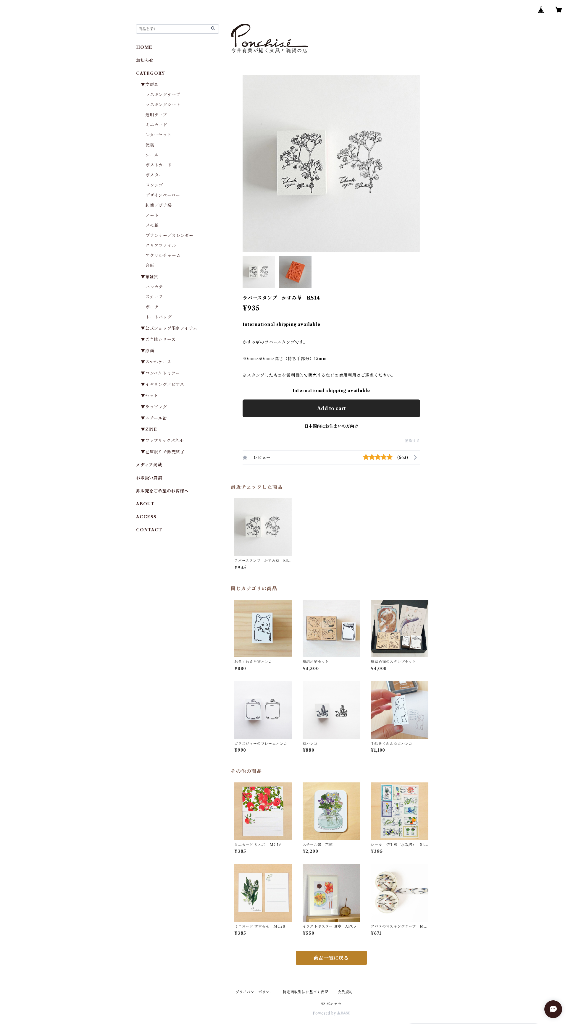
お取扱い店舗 (149, 478)
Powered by (325, 1013)
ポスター (154, 175)
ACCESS (146, 517)
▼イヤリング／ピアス (162, 384)
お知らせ (145, 60)
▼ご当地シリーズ (158, 339)
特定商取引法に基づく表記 (305, 992)
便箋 (150, 145)
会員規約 (345, 992)
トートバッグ (159, 317)
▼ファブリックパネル (162, 440)
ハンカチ (154, 286)
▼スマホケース (156, 362)
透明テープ (156, 114)
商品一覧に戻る (331, 958)
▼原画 (147, 350)
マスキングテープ (163, 94)
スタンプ (156, 185)
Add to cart (331, 408)
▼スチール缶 (154, 418)
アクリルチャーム (163, 255)
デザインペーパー (163, 195)
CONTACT (149, 530)
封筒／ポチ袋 (159, 205)
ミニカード (156, 124)
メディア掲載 (149, 464)
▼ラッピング (154, 407)
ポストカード (159, 165)
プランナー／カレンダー (169, 235)
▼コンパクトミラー (160, 373)
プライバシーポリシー (254, 992)
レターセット (159, 134)
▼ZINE (149, 429)
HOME (144, 47)
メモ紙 (152, 225)
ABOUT (145, 504)
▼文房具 (152, 84)
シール (152, 155)
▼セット (149, 395)
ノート (152, 215)
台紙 (150, 265)
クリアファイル (161, 245)
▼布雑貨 (149, 276)
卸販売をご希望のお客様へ (162, 491)
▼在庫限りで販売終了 (163, 451)
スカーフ (154, 297)
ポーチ (152, 307)
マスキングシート (163, 104)
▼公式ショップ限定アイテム (169, 328)
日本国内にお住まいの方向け (331, 426)
